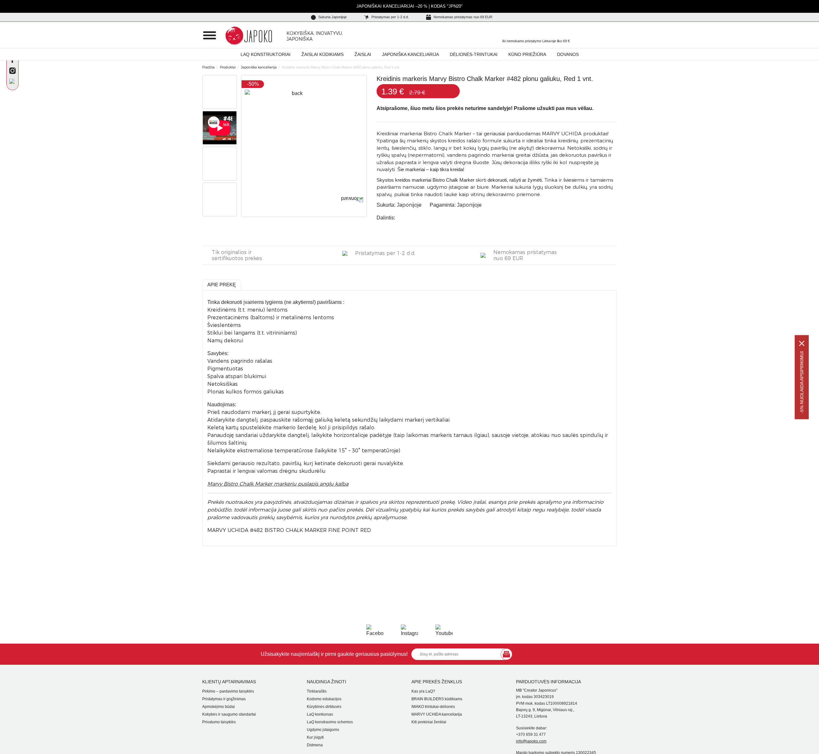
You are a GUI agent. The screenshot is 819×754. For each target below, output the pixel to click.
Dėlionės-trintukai (473, 54)
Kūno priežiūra (527, 54)
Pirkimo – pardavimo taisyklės (228, 691)
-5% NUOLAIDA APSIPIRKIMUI (801, 382)
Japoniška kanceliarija (410, 54)
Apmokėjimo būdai (218, 706)
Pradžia (208, 67)
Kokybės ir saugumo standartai (229, 714)
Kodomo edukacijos (324, 699)
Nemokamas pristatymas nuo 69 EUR (462, 17)
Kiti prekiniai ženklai (428, 722)
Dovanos (568, 54)
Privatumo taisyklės (219, 722)
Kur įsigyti (315, 737)
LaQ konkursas (320, 714)
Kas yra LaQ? (423, 691)
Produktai (228, 67)
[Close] (801, 343)
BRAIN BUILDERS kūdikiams (436, 699)
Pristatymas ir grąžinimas (224, 699)
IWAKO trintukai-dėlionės (433, 706)
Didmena (315, 745)
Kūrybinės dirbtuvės (324, 706)
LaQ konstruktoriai (265, 54)
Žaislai (362, 54)
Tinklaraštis (317, 691)
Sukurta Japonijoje (332, 17)
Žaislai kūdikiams (322, 54)
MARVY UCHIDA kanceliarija (436, 714)
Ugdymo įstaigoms (323, 729)
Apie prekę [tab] (221, 284)
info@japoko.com (531, 741)
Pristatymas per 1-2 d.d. (389, 17)
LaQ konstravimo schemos (330, 722)
